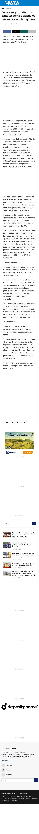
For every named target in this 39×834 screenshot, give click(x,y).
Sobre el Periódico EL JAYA (8, 793)
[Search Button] (34, 523)
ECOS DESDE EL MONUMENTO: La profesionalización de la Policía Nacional (21, 545)
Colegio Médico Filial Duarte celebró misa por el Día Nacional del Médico (22, 564)
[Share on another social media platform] (32, 31)
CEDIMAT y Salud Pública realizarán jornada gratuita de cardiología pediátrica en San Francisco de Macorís (23, 573)
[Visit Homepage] (12, 3)
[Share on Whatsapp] (24, 31)
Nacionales (9, 8)
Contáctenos (23, 793)
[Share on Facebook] (7, 31)
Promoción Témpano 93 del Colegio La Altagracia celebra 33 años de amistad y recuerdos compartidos (23, 534)
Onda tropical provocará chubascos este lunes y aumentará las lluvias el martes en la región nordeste (23, 555)
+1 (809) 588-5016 (13, 756)
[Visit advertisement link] (19, 443)
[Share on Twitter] (16, 31)
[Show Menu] (2, 3)
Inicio (2, 8)
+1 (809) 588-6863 (25, 756)
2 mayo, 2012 (14, 23)
